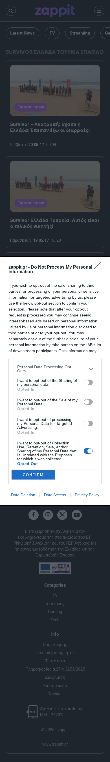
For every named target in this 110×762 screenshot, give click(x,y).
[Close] (99, 267)
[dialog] (55, 381)
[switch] (88, 382)
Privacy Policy (87, 495)
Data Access (55, 495)
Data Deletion (23, 495)
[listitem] (55, 369)
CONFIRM (33, 475)
